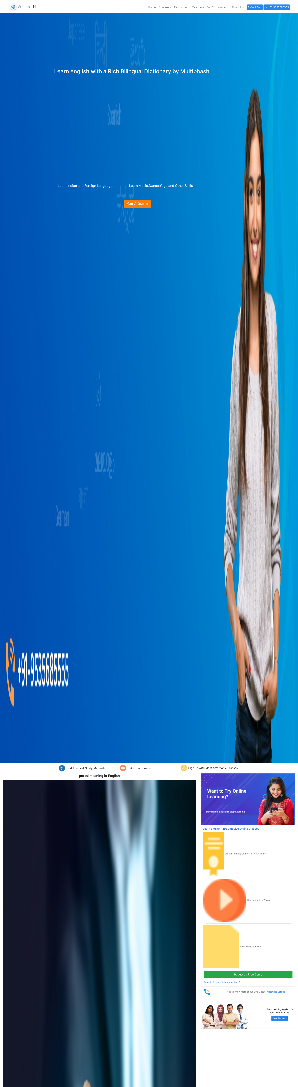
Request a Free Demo (248, 974)
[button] (165, 7)
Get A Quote (137, 204)
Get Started (279, 1018)
